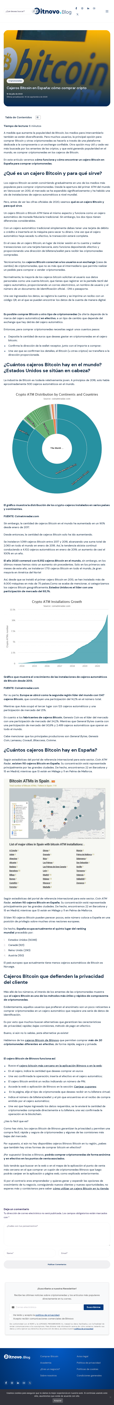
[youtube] (24, 1382)
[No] (110, 1397)
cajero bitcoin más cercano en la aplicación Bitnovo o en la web (60, 1065)
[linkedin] (18, 1382)
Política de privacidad (88, 1362)
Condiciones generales (89, 1375)
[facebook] (6, 1382)
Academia (45, 1362)
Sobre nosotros (48, 1375)
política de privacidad (47, 1315)
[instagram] (12, 1382)
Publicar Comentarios (57, 1264)
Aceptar (58, 1400)
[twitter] (29, 1382)
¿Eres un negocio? (50, 1369)
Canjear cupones (85, 1086)
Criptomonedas (15, 81)
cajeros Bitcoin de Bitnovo (42, 1040)
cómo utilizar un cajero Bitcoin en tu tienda (81, 1188)
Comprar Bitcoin (49, 1356)
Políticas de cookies (87, 1369)
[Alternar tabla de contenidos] (36, 117)
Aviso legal (82, 1356)
